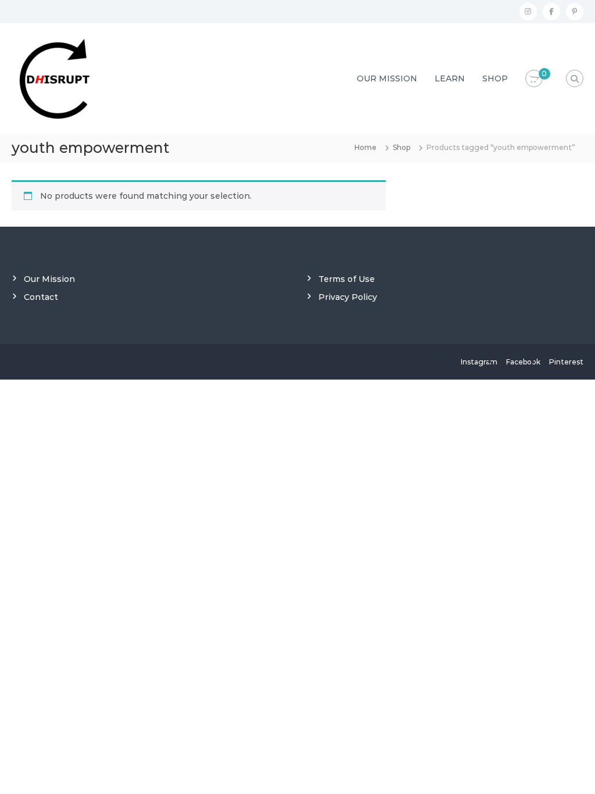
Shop (401, 147)
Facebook (523, 361)
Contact (41, 297)
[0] (534, 79)
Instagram (479, 361)
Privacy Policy (347, 297)
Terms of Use (346, 279)
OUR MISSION (387, 78)
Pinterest (566, 361)
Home (365, 147)
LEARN (450, 78)
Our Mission (49, 279)
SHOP (495, 78)
